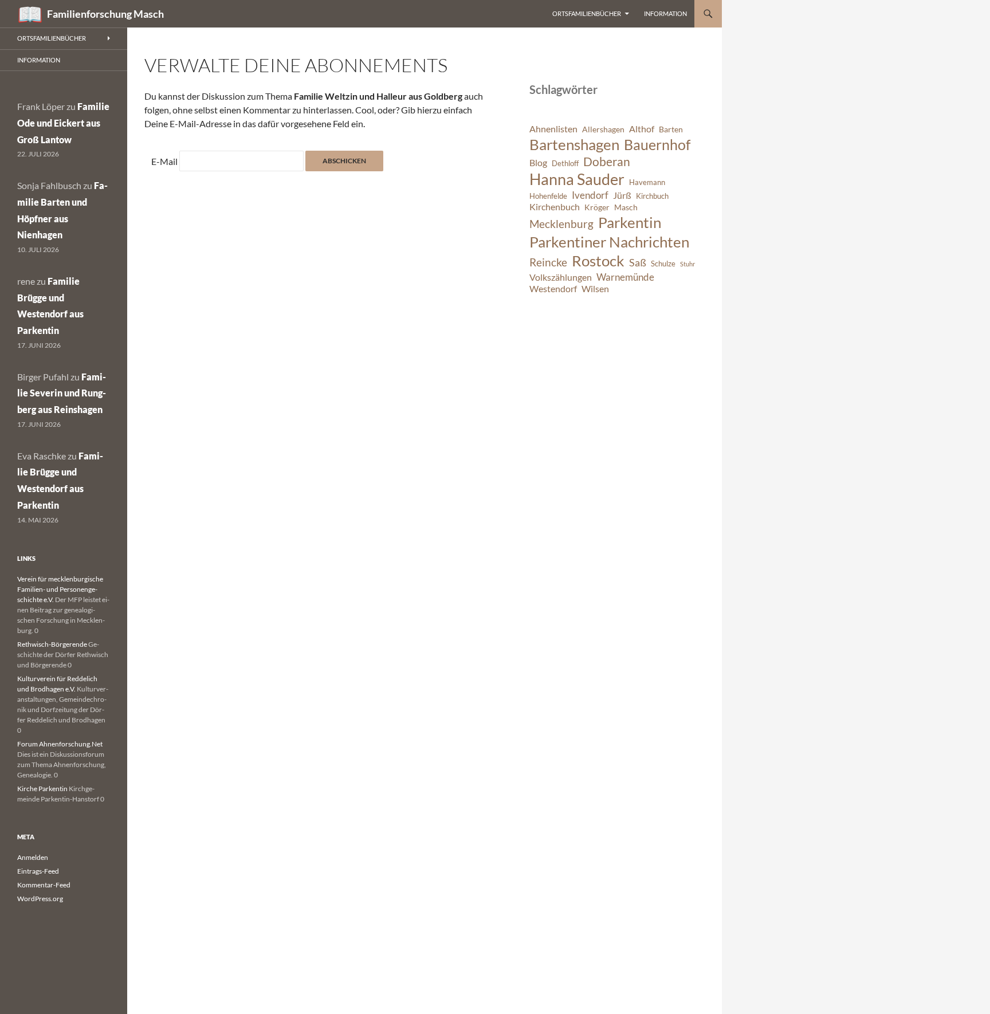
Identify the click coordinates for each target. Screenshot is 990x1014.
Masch (626, 207)
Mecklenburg (561, 223)
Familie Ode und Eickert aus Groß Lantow (63, 123)
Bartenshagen (574, 144)
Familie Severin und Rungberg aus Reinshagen (61, 393)
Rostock (598, 260)
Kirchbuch (652, 196)
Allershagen (603, 129)
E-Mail (164, 161)
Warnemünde (625, 277)
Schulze (663, 264)
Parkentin (629, 222)
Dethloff (565, 163)
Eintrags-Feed (38, 871)
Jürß (622, 195)
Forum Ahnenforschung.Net (60, 744)
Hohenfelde (548, 196)
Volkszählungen (560, 277)
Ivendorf (590, 195)
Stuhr (687, 264)
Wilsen (595, 289)
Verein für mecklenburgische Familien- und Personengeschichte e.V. (60, 589)
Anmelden (32, 857)
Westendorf (553, 289)
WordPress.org (40, 898)
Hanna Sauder (576, 179)
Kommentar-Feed (43, 885)
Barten (671, 129)
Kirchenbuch (554, 207)
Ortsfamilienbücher (586, 13)
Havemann (647, 182)
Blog (538, 163)
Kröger (597, 207)
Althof (641, 129)
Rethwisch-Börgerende (52, 644)
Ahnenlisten (553, 129)
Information (665, 13)
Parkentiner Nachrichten (609, 242)
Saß (637, 262)
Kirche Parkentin (42, 788)
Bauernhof (657, 144)
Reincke (548, 262)
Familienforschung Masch (105, 13)
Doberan (606, 161)
